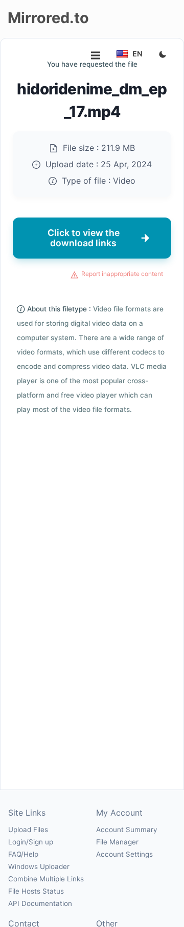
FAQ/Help (23, 854)
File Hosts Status (36, 891)
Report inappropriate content (122, 274)
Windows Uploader (39, 866)
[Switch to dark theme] (162, 55)
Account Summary (126, 829)
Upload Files (28, 829)
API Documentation (40, 903)
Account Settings (124, 854)
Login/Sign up (30, 842)
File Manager (117, 842)
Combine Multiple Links (46, 879)
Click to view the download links (84, 237)
